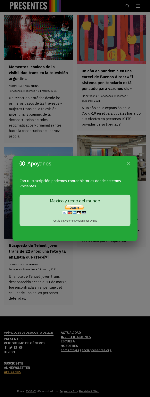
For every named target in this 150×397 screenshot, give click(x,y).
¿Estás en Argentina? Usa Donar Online (75, 220)
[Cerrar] (128, 163)
